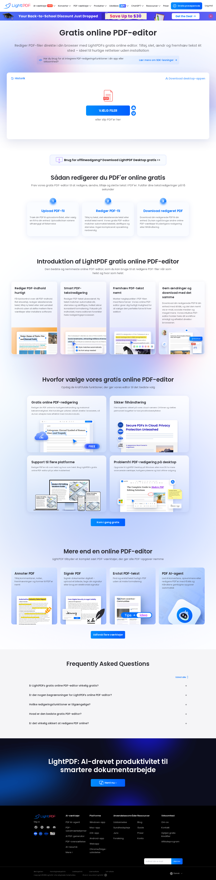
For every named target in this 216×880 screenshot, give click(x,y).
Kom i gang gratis (108, 522)
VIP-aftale (110, 871)
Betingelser (38, 871)
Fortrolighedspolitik (57, 871)
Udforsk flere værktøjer (108, 634)
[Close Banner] (210, 16)
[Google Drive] (133, 107)
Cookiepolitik (77, 871)
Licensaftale (94, 871)
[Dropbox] (133, 113)
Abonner (176, 861)
